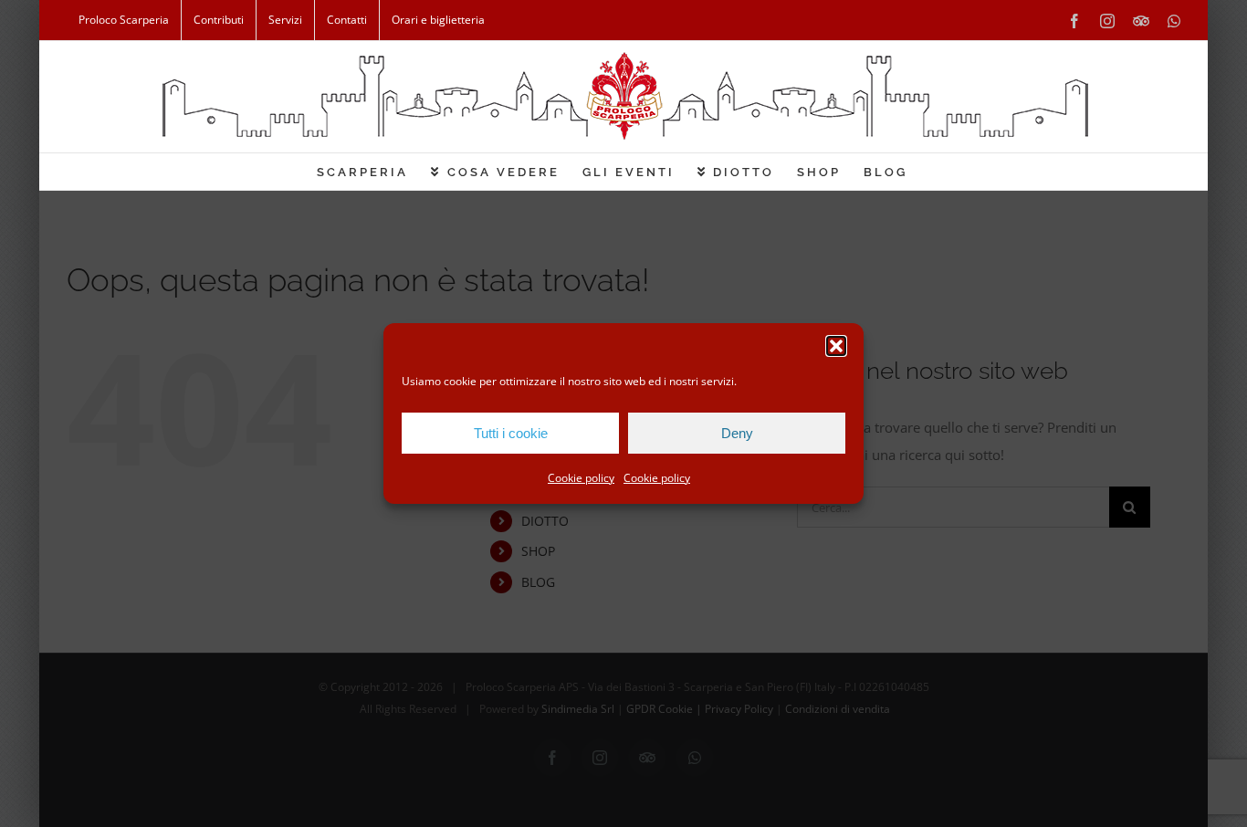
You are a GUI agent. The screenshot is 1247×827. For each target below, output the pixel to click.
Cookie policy (581, 478)
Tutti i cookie (511, 433)
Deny (737, 433)
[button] (836, 346)
